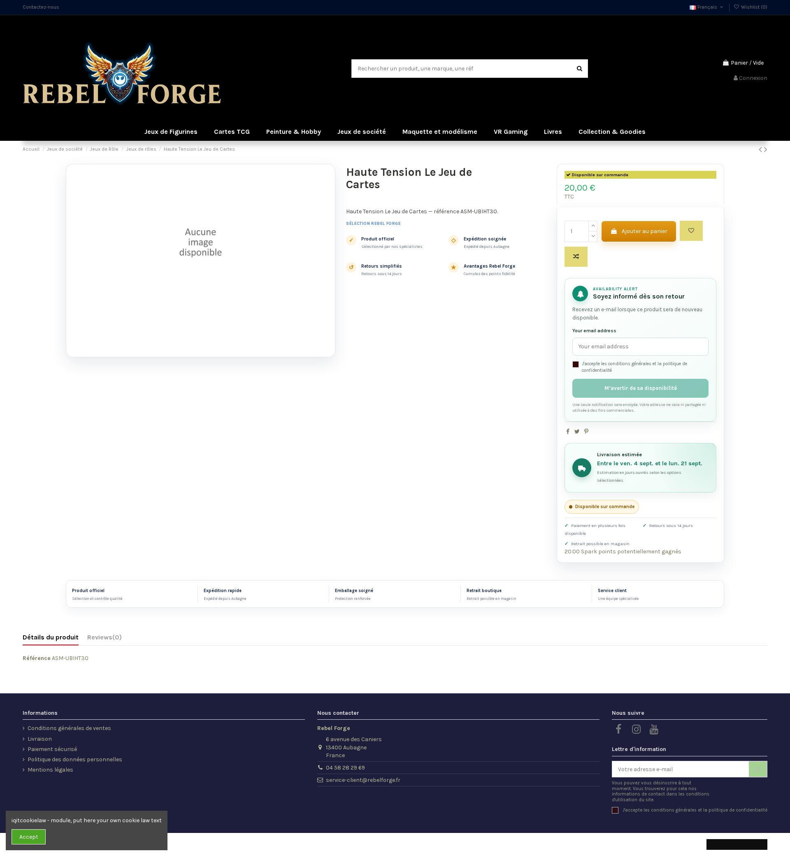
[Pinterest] (586, 431)
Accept (28, 836)
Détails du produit (51, 637)
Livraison (40, 738)
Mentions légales (50, 769)
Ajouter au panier (644, 231)
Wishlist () (753, 7)
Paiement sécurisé (52, 749)
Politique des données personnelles (75, 759)
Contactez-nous (41, 7)
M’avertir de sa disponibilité (640, 388)
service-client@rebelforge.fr (363, 780)
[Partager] (567, 431)
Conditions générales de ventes (69, 728)
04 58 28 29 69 (345, 767)
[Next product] (765, 149)
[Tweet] (577, 431)
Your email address (594, 331)
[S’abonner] (758, 769)
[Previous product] (761, 149)
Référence (37, 658)
